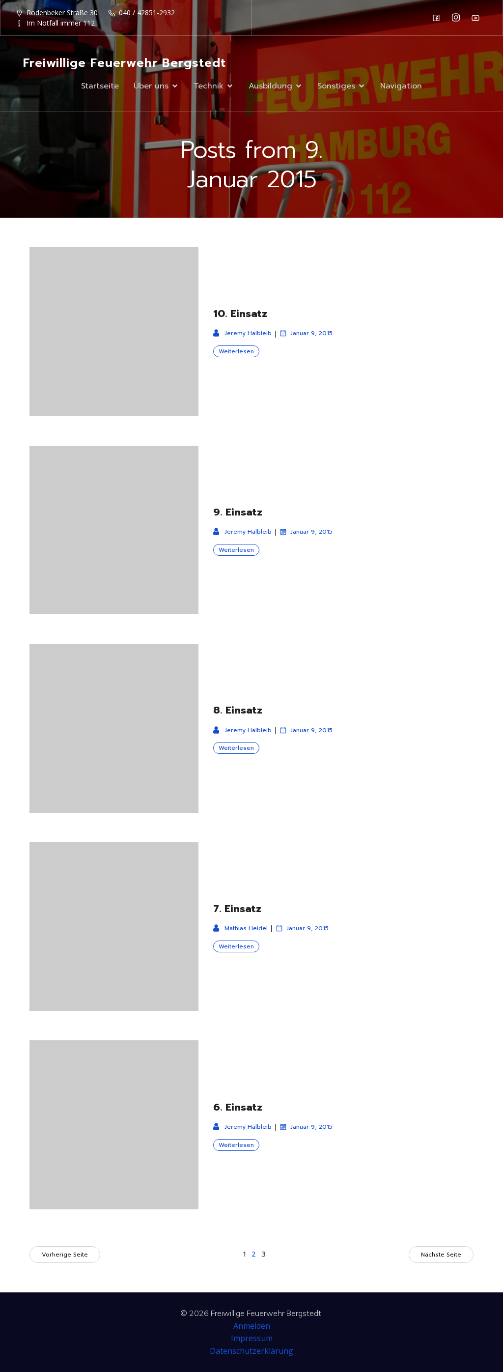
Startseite (100, 86)
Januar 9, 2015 (311, 333)
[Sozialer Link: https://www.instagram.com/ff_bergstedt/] (458, 17)
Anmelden (251, 1325)
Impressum (252, 1338)
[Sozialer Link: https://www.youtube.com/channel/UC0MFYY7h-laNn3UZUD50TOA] (478, 17)
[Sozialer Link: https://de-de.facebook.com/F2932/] (438, 17)
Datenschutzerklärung (251, 1350)
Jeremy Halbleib (248, 333)
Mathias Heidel (246, 928)
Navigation (401, 86)
